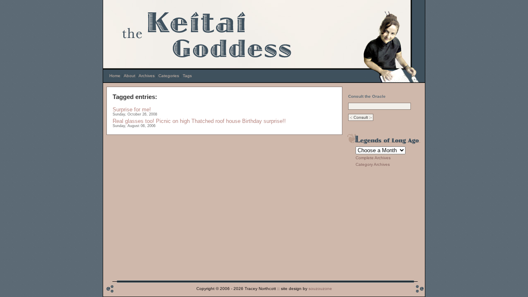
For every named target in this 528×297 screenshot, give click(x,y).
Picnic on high (173, 121)
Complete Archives (373, 158)
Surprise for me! (132, 109)
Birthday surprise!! (264, 121)
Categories (168, 75)
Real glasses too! (133, 121)
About (129, 75)
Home (114, 75)
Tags (187, 75)
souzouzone (320, 288)
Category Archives (373, 164)
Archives (147, 75)
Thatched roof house (215, 121)
